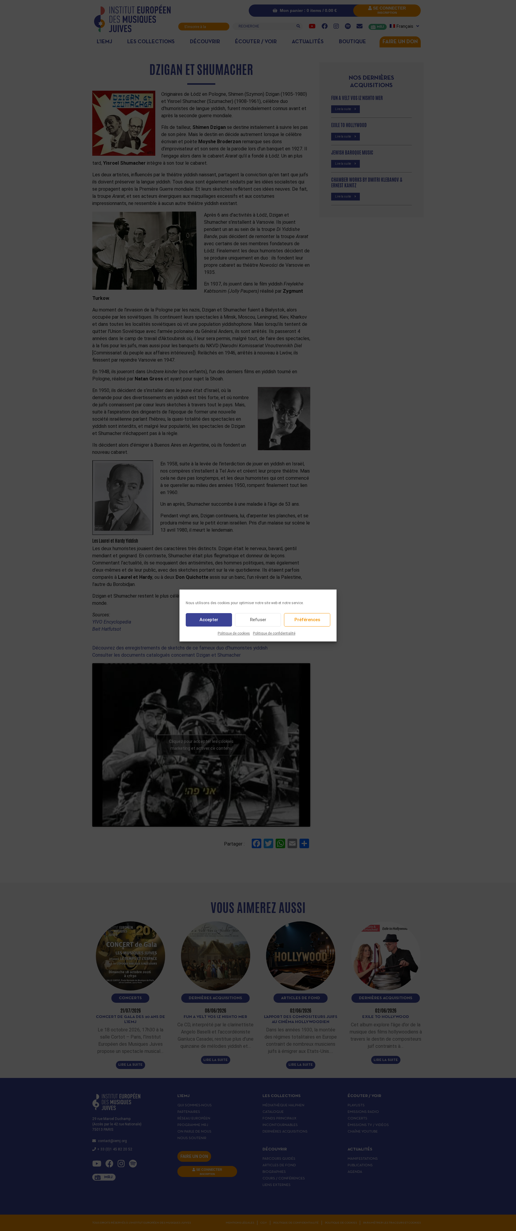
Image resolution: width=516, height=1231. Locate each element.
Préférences (307, 620)
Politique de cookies (234, 633)
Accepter (208, 620)
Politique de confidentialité (274, 633)
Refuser (258, 620)
